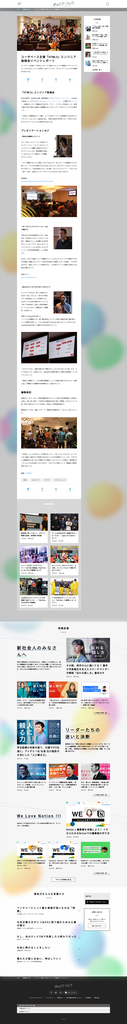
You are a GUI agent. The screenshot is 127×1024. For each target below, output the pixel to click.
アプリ (48, 480)
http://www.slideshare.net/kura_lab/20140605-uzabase (37, 181)
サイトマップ (49, 997)
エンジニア (36, 480)
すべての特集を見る (63, 880)
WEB (25, 480)
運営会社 (96, 997)
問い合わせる (97, 926)
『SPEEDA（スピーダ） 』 (62, 98)
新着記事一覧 (26, 9)
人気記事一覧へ (97, 70)
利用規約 (88, 997)
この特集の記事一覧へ (101, 713)
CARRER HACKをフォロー (98, 902)
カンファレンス (60, 480)
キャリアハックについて (35, 997)
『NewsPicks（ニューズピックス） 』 (50, 101)
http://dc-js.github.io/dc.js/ (29, 277)
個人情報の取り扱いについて (74, 997)
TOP (18, 9)
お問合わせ (60, 997)
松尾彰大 (29, 473)
